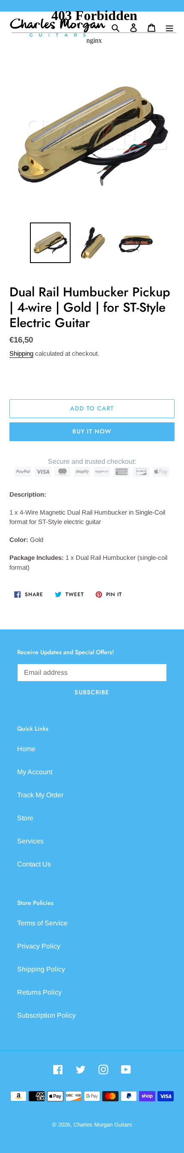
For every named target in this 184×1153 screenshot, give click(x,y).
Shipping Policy (41, 969)
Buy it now (91, 431)
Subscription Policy (46, 1015)
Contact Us (34, 864)
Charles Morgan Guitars (103, 1124)
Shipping (21, 353)
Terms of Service (42, 923)
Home (26, 748)
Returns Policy (39, 992)
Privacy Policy (38, 946)
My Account (34, 771)
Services (30, 841)
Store (25, 818)
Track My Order (40, 795)
